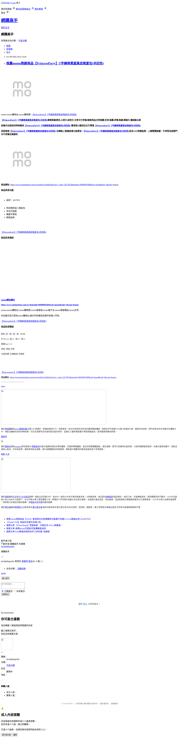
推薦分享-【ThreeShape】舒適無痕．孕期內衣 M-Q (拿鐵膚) (33, 525)
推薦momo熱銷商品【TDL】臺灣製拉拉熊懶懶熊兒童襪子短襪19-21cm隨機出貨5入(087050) (48, 519)
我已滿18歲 (6, 735)
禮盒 (32, 502)
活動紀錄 (21, 569)
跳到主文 (5, 28)
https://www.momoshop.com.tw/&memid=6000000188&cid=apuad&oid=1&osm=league (40, 305)
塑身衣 (4, 437)
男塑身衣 (36, 446)
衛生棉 (8, 507)
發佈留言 (5, 594)
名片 (8, 52)
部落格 (9, 49)
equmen (18, 446)
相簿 (8, 46)
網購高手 (9, 20)
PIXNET (70, 704)
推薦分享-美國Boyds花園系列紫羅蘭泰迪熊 (26, 528)
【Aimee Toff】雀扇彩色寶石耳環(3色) (23, 522)
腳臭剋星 (23, 429)
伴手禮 (39, 502)
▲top (3, 573)
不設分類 (22, 41)
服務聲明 (114, 704)
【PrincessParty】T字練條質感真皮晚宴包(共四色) (54, 114)
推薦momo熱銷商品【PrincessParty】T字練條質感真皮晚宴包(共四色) (55, 63)
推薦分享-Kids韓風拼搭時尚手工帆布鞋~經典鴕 (28, 531)
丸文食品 (25, 497)
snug (3, 386)
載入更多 (5, 578)
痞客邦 (25, 561)
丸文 (7, 454)
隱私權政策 (104, 704)
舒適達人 (19, 507)
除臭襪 (8, 429)
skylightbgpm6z (7, 546)
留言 (30, 561)
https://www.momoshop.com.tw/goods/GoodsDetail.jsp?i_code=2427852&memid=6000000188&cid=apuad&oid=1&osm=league (64, 185)
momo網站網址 (8, 300)
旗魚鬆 (109, 497)
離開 (15, 735)
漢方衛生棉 (37, 507)
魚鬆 (3, 454)
